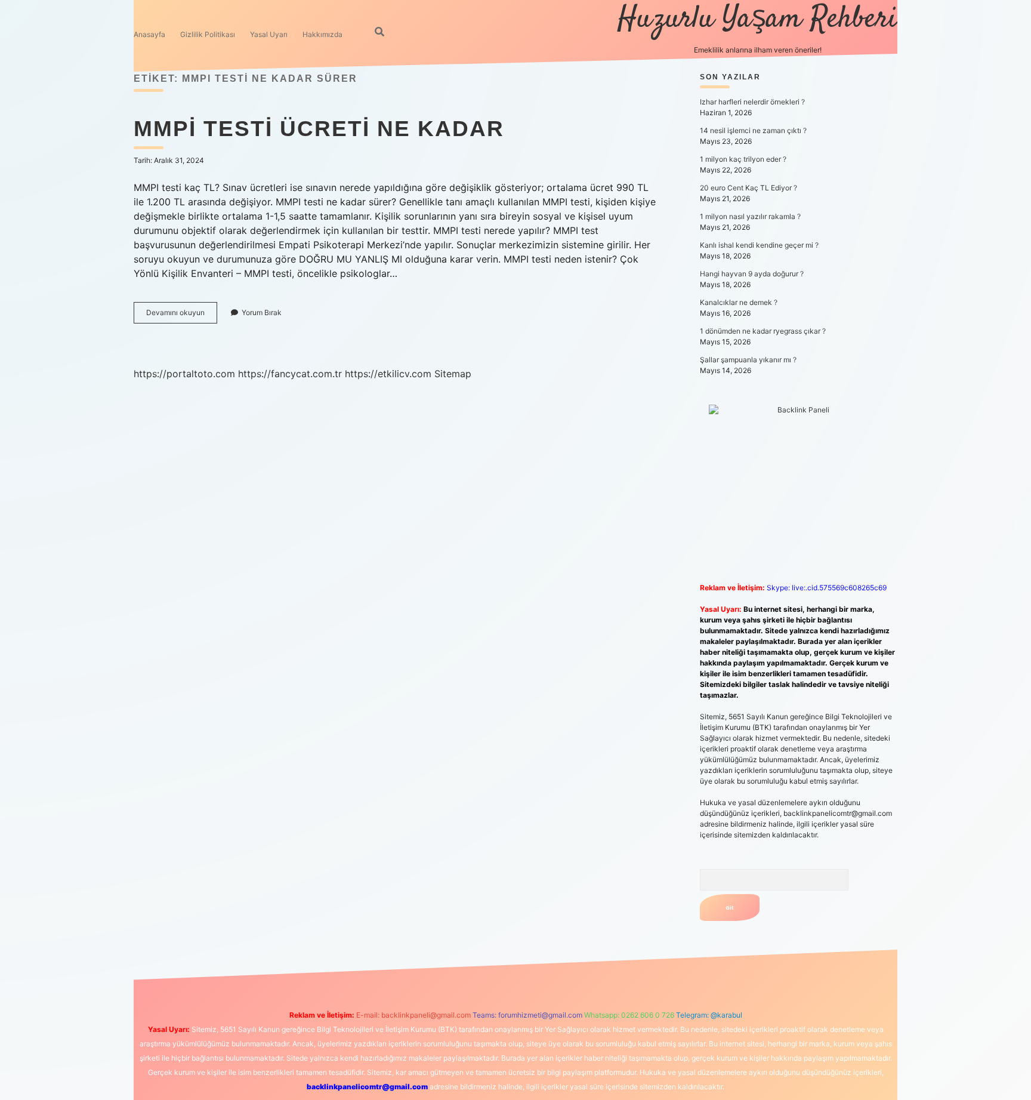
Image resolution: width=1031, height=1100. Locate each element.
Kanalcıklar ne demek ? (738, 302)
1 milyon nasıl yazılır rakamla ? (750, 216)
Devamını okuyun (181, 315)
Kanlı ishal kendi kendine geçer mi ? (759, 245)
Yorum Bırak (262, 312)
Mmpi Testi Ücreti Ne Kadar (319, 128)
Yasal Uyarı (269, 34)
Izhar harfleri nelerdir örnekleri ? (752, 101)
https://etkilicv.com (388, 374)
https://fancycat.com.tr (290, 374)
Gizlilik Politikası (207, 34)
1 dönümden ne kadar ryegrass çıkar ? (763, 330)
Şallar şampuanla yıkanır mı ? (748, 359)
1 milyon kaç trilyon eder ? (743, 159)
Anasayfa (149, 34)
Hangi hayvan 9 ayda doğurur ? (752, 273)
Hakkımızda (322, 34)
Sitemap (452, 374)
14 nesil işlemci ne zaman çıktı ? (753, 130)
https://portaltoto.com (184, 374)
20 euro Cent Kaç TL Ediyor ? (748, 187)
